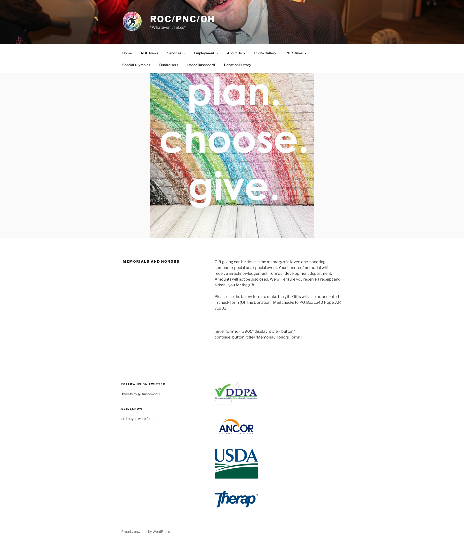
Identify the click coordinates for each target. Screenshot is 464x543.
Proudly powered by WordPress (145, 531)
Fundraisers (168, 65)
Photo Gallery (265, 53)
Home (127, 53)
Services (174, 53)
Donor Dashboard (201, 65)
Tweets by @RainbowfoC (140, 394)
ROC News (149, 53)
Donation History (237, 65)
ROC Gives (294, 53)
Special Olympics (136, 65)
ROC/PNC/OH (182, 19)
